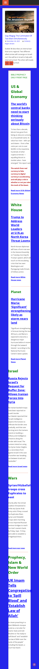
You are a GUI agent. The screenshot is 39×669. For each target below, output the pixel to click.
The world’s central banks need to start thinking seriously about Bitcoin (20, 118)
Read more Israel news (17, 470)
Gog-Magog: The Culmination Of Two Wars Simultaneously (18, 37)
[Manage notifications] (34, 664)
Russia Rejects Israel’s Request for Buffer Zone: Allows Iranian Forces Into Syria (18, 394)
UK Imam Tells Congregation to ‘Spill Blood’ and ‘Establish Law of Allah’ (20, 602)
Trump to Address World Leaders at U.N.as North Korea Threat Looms (20, 233)
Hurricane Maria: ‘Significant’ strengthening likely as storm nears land (21, 315)
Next (11, 67)
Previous (7, 67)
